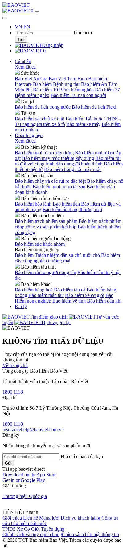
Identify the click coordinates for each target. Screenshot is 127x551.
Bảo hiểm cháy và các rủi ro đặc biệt (50, 181)
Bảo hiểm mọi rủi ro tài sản (59, 186)
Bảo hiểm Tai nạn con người (78, 95)
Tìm (20, 39)
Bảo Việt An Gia (31, 78)
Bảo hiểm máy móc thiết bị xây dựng (58, 158)
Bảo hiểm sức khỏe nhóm (40, 244)
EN (26, 26)
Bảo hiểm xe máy (83, 124)
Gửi (8, 463)
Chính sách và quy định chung (32, 534)
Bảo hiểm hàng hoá (34, 289)
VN (18, 26)
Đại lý (21, 306)
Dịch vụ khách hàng (80, 517)
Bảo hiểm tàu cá (69, 289)
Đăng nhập (52, 45)
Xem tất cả (25, 66)
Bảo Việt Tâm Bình (68, 78)
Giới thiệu (12, 517)
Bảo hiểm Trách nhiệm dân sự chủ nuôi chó (57, 255)
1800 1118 (12, 391)
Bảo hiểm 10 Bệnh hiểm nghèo (63, 89)
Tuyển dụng (52, 529)
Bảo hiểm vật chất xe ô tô (39, 118)
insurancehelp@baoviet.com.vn (33, 429)
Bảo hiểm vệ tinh (69, 300)
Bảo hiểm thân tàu (46, 295)
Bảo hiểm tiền (66, 204)
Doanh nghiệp (29, 135)
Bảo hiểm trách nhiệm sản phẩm (46, 221)
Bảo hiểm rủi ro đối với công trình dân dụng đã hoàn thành (68, 161)
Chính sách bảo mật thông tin (90, 534)
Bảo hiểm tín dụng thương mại (72, 209)
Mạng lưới (49, 517)
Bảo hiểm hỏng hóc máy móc (72, 169)
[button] (29, 474)
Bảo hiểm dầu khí (104, 300)
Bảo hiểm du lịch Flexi (94, 107)
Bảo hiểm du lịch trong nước (43, 107)
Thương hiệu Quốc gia (24, 496)
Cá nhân (23, 61)
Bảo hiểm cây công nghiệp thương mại (67, 258)
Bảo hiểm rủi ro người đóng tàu (45, 272)
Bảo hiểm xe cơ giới (84, 295)
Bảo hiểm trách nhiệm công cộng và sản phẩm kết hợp (68, 224)
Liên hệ (30, 517)
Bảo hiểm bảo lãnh (33, 204)
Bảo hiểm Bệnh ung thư (56, 84)
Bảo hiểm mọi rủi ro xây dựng (44, 152)
